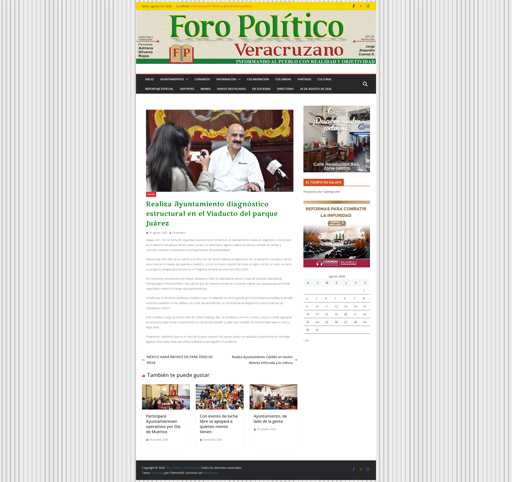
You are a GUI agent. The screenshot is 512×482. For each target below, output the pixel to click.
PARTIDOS (304, 79)
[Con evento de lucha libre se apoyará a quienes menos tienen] (220, 387)
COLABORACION (258, 79)
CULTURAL (325, 79)
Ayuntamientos (172, 79)
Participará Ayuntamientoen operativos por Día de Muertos (163, 423)
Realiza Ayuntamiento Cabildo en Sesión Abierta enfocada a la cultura (262, 360)
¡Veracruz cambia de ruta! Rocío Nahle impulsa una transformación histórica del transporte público (226, 8)
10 (317, 306)
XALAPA (151, 194)
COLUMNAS (283, 79)
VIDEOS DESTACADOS (231, 89)
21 (355, 314)
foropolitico (179, 232)
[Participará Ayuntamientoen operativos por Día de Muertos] (166, 387)
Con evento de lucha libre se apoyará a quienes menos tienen (219, 423)
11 (326, 306)
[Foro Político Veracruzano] (256, 13)
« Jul (306, 340)
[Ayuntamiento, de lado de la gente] (273, 387)
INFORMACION (226, 79)
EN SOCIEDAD (261, 89)
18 (326, 314)
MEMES (206, 89)
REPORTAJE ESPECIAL (159, 89)
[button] (186, 79)
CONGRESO (202, 79)
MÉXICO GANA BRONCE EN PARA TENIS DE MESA (180, 360)
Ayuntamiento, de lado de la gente (270, 418)
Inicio (149, 79)
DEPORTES (187, 89)
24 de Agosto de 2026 (315, 89)
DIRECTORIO (285, 89)
